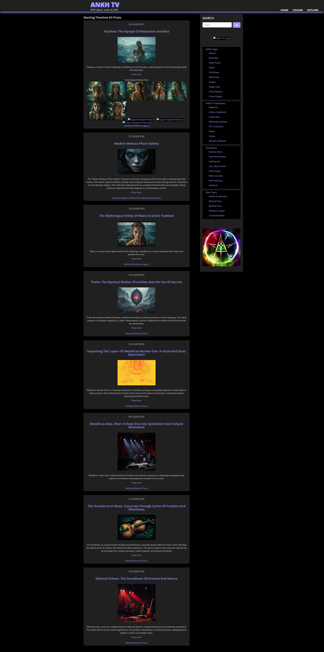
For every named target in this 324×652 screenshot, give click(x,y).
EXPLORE (312, 10)
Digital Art (124, 198)
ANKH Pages (212, 49)
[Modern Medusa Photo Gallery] (137, 173)
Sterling (127, 126)
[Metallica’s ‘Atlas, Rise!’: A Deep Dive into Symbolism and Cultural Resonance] (137, 470)
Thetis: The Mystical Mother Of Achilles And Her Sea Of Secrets (136, 282)
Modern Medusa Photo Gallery (136, 143)
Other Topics (211, 192)
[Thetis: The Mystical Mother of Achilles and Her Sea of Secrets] (137, 312)
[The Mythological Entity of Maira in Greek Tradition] (137, 246)
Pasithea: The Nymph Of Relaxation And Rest (136, 31)
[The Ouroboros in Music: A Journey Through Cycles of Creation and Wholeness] (137, 539)
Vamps (212, 136)
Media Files (135, 198)
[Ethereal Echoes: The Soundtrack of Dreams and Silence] (137, 621)
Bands (212, 68)
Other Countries (216, 176)
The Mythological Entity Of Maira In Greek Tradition (136, 216)
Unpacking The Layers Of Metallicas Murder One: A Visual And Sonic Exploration (136, 352)
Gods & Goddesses (217, 112)
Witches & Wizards (217, 141)
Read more (136, 74)
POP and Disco (216, 181)
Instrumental (214, 161)
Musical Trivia (140, 406)
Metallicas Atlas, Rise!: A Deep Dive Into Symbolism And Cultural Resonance (136, 425)
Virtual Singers (215, 96)
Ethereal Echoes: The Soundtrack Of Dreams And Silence (137, 578)
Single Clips (214, 87)
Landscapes (214, 117)
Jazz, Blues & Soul (217, 166)
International (211, 148)
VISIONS (298, 10)
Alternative (213, 58)
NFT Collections (216, 126)
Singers (212, 82)
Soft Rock (213, 185)
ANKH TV (104, 4)
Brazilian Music (216, 152)
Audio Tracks (215, 63)
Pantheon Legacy (140, 126)
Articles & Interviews (218, 196)
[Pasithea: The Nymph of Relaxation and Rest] (137, 61)
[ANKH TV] (222, 38)
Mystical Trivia (140, 333)
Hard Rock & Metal (217, 157)
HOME (284, 10)
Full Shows (214, 72)
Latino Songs (215, 171)
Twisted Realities (216, 216)
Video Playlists (215, 92)
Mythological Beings (151, 198)
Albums (212, 53)
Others (212, 131)
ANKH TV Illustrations (215, 103)
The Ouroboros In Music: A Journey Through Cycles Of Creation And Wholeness (137, 507)
